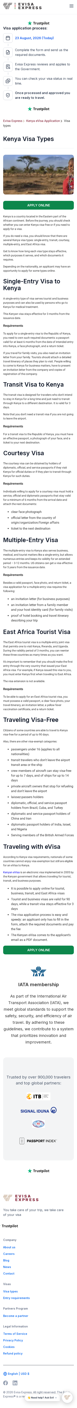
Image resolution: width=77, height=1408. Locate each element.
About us (9, 1247)
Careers (9, 1253)
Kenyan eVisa (11, 872)
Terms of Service (15, 1333)
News (7, 1267)
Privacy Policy (13, 1340)
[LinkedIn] (15, 1383)
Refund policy (13, 1353)
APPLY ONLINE (38, 205)
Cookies (9, 1347)
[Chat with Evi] (67, 1397)
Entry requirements (16, 1298)
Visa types (10, 1291)
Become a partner (15, 1316)
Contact (8, 1273)
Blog (6, 1260)
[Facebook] (5, 1383)
